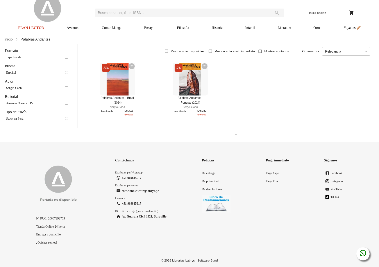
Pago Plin (272, 181)
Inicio (8, 39)
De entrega (208, 173)
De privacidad (210, 181)
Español (11, 72)
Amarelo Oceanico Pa (19, 103)
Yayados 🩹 (352, 28)
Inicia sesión (317, 12)
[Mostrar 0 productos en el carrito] (351, 12)
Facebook (336, 173)
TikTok (335, 197)
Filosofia (183, 28)
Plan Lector (31, 28)
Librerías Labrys (183, 260)
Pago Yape (272, 173)
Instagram (337, 181)
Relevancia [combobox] (333, 51)
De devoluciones (212, 189)
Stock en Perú (14, 118)
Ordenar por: (311, 51)
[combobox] (182, 13)
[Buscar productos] (277, 13)
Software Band (207, 260)
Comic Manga (112, 28)
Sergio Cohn (14, 88)
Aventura (73, 28)
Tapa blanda (13, 57)
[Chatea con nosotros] (363, 253)
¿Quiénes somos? (46, 242)
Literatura (284, 28)
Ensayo (149, 28)
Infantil (250, 28)
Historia (217, 28)
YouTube (336, 189)
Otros (317, 28)
